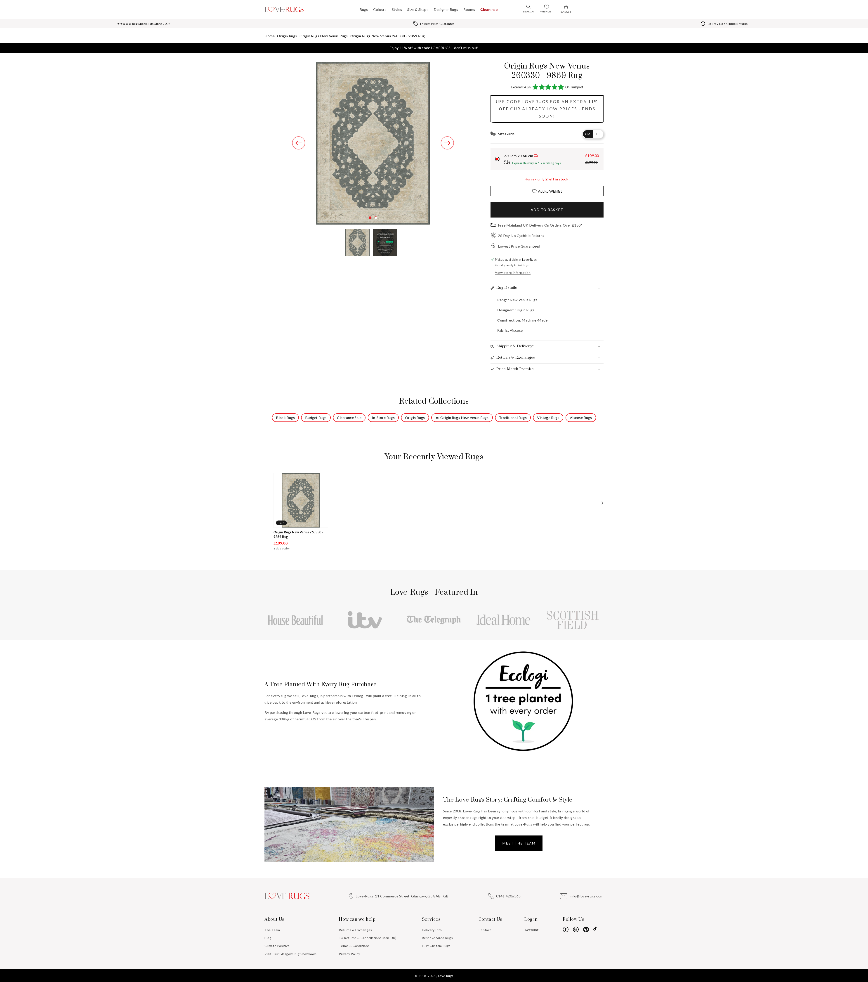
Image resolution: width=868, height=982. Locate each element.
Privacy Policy (349, 954)
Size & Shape (417, 9)
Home (269, 36)
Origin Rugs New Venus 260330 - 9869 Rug (387, 36)
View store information (513, 272)
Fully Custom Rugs (436, 946)
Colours (379, 9)
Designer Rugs (446, 9)
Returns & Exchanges (355, 930)
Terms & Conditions (354, 946)
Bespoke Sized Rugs (437, 938)
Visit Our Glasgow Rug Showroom (290, 954)
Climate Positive (277, 946)
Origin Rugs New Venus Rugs (324, 36)
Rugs (364, 9)
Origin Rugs (287, 36)
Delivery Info (432, 930)
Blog (267, 938)
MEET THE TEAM (518, 843)
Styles (397, 9)
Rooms (469, 9)
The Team (272, 930)
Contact (485, 930)
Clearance (489, 9)
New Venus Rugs (523, 300)
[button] (528, 7)
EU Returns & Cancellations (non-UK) (367, 938)
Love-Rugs (445, 976)
